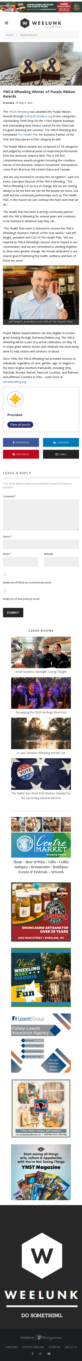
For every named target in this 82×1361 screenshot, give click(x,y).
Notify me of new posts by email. (21, 599)
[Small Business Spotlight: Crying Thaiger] (41, 653)
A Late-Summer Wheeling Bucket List (41, 753)
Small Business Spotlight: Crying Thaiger (41, 672)
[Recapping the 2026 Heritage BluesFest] (41, 693)
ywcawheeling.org (14, 382)
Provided (8, 102)
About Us (71, 1347)
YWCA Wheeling (19, 112)
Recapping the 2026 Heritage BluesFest (41, 712)
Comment (9, 496)
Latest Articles (41, 630)
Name (7, 536)
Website (48, 554)
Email (7, 554)
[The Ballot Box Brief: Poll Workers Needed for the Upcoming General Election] (41, 774)
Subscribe (11, 1347)
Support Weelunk (33, 1347)
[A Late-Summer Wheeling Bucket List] (41, 734)
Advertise (54, 1347)
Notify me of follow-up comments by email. (27, 582)
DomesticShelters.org (38, 116)
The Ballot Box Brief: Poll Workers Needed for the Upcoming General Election (41, 795)
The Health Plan (28, 134)
